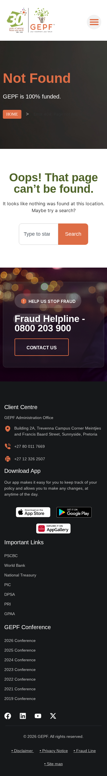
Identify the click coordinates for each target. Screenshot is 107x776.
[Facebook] (8, 716)
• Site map (53, 763)
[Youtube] (38, 716)
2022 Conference (20, 679)
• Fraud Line (85, 750)
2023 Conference (20, 669)
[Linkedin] (23, 716)
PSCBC (11, 555)
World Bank (14, 565)
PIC (7, 584)
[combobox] (38, 234)
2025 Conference (20, 650)
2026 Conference (20, 640)
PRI (7, 604)
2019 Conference (20, 698)
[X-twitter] (53, 716)
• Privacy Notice (54, 750)
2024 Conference (20, 660)
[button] (94, 22)
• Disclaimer (22, 750)
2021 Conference (20, 689)
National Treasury (20, 575)
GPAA (9, 613)
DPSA (9, 594)
